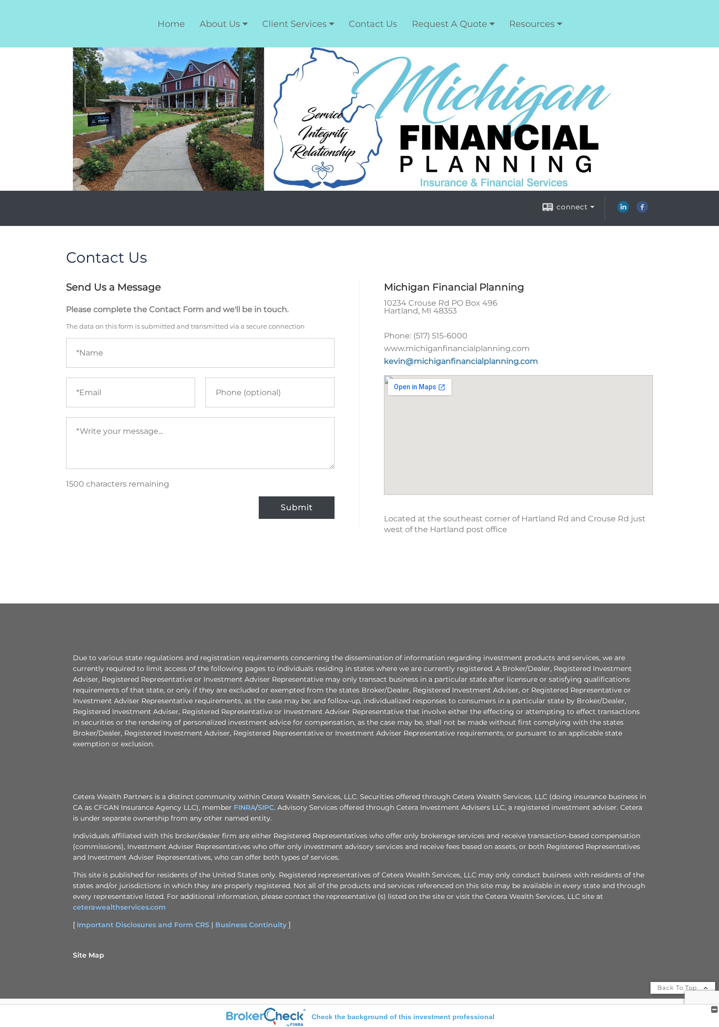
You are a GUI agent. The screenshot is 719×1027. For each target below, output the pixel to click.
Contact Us (373, 24)
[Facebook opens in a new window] (642, 210)
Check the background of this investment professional (403, 1017)
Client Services (294, 24)
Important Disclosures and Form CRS (143, 924)
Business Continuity (251, 924)
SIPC (266, 807)
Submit (297, 507)
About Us (220, 24)
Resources (532, 24)
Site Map (88, 955)
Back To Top (678, 987)
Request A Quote (449, 24)
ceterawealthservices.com (119, 907)
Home (171, 24)
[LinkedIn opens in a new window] (623, 210)
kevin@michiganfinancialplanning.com (461, 361)
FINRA (244, 807)
